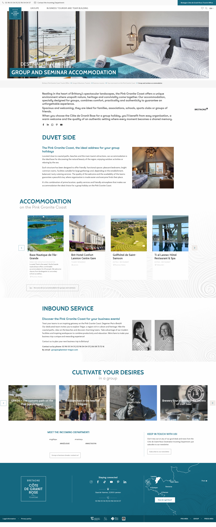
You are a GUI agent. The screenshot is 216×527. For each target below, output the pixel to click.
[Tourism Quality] (105, 519)
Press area (208, 519)
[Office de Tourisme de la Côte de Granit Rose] (15, 11)
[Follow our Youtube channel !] (111, 482)
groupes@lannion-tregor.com (64, 350)
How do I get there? (165, 500)
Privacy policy (26, 519)
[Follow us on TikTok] (104, 482)
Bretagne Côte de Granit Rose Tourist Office (197, 3)
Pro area (184, 519)
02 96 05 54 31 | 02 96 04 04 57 (108, 501)
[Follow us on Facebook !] (97, 482)
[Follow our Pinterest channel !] (118, 482)
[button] (206, 8)
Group (196, 519)
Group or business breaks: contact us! (65, 455)
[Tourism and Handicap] (123, 519)
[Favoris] (202, 8)
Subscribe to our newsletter (159, 452)
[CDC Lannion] (95, 519)
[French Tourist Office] (114, 519)
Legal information (9, 519)
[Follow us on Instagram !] (91, 482)
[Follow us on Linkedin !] (125, 482)
